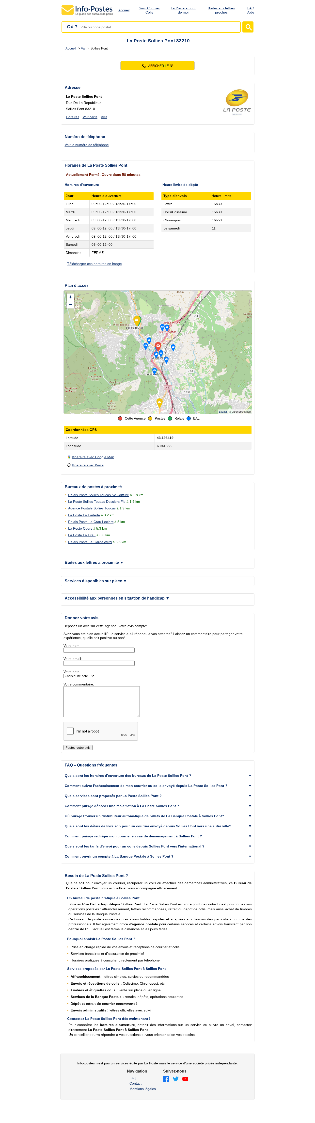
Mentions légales (142, 1089)
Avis (104, 117)
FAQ (132, 1078)
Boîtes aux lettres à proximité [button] (94, 562)
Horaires (72, 117)
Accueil (123, 10)
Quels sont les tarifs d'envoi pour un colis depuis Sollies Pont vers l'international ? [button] (135, 846)
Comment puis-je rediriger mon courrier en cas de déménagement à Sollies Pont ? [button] (133, 836)
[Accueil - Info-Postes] (87, 15)
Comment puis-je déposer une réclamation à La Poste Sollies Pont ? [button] (122, 806)
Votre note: (71, 672)
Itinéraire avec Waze (88, 465)
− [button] (70, 305)
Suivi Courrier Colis (149, 10)
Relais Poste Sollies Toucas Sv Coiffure (98, 495)
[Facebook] (166, 1079)
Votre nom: (71, 646)
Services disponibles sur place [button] (96, 581)
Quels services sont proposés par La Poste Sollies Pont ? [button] (113, 796)
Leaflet (223, 411)
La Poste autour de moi (183, 10)
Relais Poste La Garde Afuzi (90, 542)
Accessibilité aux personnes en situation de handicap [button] (117, 598)
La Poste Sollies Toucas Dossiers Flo (97, 502)
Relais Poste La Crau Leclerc (90, 522)
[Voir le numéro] (157, 65)
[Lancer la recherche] (247, 27)
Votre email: (72, 659)
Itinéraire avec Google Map (93, 457)
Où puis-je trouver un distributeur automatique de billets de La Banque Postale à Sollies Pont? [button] (144, 816)
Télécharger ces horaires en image (94, 264)
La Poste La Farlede (84, 515)
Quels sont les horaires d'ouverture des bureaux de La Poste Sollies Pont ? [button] (128, 776)
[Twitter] (176, 1079)
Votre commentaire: (78, 684)
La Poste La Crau (81, 535)
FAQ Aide (250, 10)
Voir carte (90, 117)
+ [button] (70, 297)
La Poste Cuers (80, 528)
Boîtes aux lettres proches (221, 10)
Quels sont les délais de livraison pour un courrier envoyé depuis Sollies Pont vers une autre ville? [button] (148, 826)
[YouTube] (185, 1079)
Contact (135, 1083)
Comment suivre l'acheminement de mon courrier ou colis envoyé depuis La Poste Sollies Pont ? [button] (146, 786)
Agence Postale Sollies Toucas (92, 508)
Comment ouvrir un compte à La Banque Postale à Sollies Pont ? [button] (119, 856)
